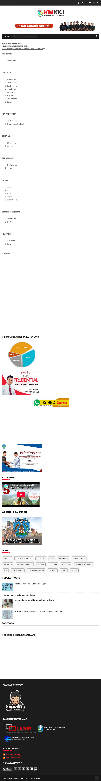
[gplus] (86, 3)
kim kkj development (33, 778)
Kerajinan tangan (24, 564)
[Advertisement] (50, 313)
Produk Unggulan (36, 570)
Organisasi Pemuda (84, 564)
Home (6, 36)
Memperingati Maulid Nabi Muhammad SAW (34, 600)
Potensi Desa (18, 570)
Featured (40, 558)
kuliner (41, 564)
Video (64, 570)
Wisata (74, 570)
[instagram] (90, 3)
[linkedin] (97, 3)
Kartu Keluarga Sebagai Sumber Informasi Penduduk (38, 611)
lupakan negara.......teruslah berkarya (18, 595)
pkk (5, 570)
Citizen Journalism (23, 558)
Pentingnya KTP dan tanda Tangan (30, 584)
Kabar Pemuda (79, 558)
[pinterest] (93, 3)
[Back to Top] (97, 778)
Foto (52, 558)
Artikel (7, 558)
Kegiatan (8, 564)
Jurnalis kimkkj (13, 755)
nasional (66, 564)
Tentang (52, 570)
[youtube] (78, 3)
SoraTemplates (17, 778)
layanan (53, 564)
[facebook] (82, 3)
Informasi (63, 558)
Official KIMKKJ (13, 758)
